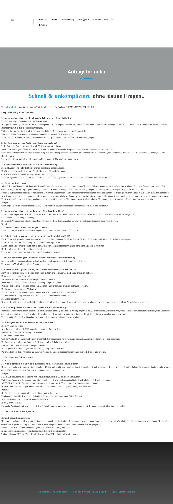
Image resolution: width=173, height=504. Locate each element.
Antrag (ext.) (83, 20)
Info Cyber (43, 25)
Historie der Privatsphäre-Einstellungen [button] (89, 492)
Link (14, 107)
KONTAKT (123, 7)
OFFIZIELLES (142, 7)
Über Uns (43, 20)
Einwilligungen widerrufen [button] (123, 492)
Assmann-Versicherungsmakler (137, 469)
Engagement (161, 7)
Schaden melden (24, 7)
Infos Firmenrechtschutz (103, 20)
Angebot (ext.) (67, 20)
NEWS (111, 7)
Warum (54, 20)
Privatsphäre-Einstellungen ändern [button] (53, 492)
